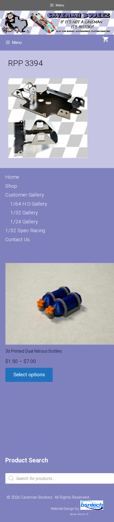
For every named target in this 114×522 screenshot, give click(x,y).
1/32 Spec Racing (25, 230)
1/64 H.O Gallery (28, 204)
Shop (11, 186)
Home (12, 177)
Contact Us (17, 239)
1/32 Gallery (24, 213)
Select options (29, 374)
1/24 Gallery (24, 222)
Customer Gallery (24, 195)
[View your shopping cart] (105, 40)
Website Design (62, 509)
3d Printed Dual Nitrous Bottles (33, 351)
